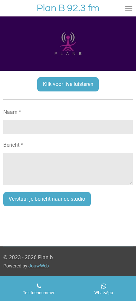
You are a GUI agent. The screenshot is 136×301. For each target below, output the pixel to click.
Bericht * (13, 145)
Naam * (12, 112)
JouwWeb (38, 265)
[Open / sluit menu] (128, 8)
